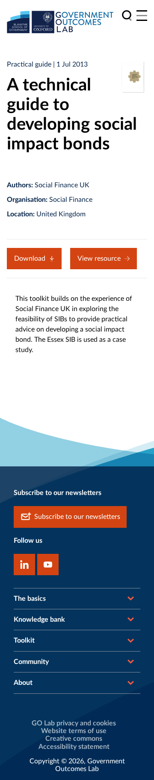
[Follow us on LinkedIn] (24, 564)
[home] (60, 21)
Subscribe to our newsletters (77, 516)
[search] (126, 15)
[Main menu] (141, 15)
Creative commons (73, 738)
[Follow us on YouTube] (48, 564)
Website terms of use (74, 731)
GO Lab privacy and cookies (74, 723)
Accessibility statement (74, 746)
